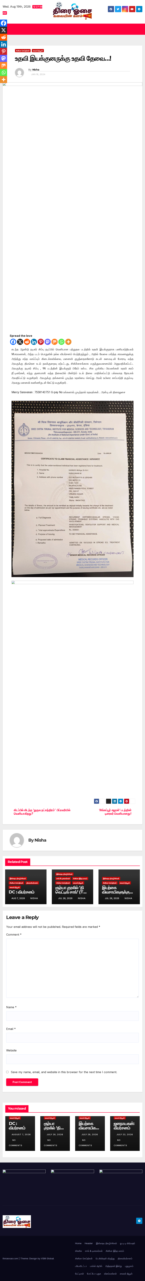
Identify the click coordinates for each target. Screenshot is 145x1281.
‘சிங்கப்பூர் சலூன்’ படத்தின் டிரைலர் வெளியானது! (115, 812)
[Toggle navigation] (139, 29)
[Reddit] (27, 342)
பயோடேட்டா (81, 1266)
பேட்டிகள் (79, 1273)
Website (11, 1050)
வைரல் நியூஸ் (38, 51)
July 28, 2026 (55, 1134)
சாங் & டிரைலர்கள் (63, 878)
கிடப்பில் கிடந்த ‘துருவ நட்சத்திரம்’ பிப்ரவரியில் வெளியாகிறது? (42, 812)
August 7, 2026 (21, 1134)
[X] (20, 342)
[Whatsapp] (61, 342)
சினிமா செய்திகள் (23, 51)
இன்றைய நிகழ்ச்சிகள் (18, 878)
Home (78, 1243)
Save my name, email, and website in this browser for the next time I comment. (64, 1072)
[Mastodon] (48, 342)
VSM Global (47, 1258)
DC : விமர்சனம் (21, 891)
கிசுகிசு (78, 1250)
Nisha (35, 69)
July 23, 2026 (125, 1134)
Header (89, 1243)
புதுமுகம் (129, 1266)
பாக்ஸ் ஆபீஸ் (96, 1266)
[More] (68, 342)
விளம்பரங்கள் (110, 1273)
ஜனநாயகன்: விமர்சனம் (124, 1125)
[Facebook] (13, 342)
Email (11, 1029)
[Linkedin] (34, 342)
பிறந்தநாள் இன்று (113, 1266)
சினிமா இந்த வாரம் (80, 878)
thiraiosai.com (11, 1258)
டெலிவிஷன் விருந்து (105, 1258)
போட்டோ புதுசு (94, 1273)
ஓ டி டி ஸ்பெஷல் (127, 1243)
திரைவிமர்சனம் (32, 883)
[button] (71, 29)
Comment (14, 934)
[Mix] (54, 342)
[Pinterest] (41, 342)
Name (11, 1007)
